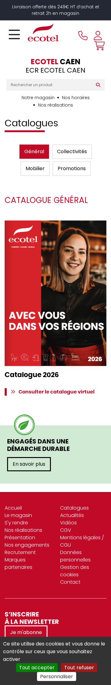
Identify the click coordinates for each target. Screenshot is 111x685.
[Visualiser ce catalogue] (55, 293)
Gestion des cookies (74, 571)
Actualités (72, 515)
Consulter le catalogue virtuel (56, 391)
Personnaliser (56, 676)
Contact (70, 582)
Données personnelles (75, 556)
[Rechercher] (99, 85)
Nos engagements (27, 544)
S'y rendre (16, 522)
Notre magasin (38, 98)
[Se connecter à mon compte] (98, 35)
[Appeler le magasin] (83, 35)
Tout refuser (79, 667)
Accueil (13, 507)
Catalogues (74, 507)
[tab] (34, 151)
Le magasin (18, 515)
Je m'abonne (26, 632)
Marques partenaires (18, 563)
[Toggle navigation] (14, 35)
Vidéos (68, 522)
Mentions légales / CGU (82, 541)
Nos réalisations (55, 105)
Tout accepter (37, 667)
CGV (65, 530)
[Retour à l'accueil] (32, 32)
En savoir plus (29, 464)
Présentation (20, 537)
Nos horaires (76, 98)
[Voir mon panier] (98, 45)
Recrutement (20, 552)
